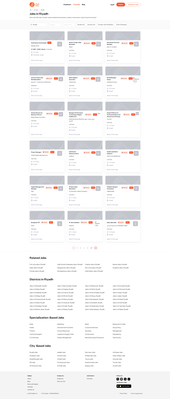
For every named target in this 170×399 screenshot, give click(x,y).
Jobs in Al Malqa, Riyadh (37, 296)
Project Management (64, 338)
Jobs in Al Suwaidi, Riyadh (121, 286)
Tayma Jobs (89, 359)
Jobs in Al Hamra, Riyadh (65, 293)
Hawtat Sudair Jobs (91, 362)
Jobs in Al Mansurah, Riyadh (94, 286)
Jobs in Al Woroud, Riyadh (121, 289)
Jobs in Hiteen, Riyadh (120, 293)
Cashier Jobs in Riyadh (92, 264)
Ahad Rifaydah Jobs (36, 359)
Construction (89, 334)
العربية (112, 4)
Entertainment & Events (65, 327)
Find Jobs (76, 4)
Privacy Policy (123, 393)
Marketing (60, 324)
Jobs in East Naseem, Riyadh (94, 299)
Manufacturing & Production (94, 338)
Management (117, 331)
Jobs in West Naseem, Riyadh (95, 309)
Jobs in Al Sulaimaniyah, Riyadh (40, 299)
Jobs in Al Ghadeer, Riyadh (38, 306)
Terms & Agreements (137, 393)
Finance (32, 331)
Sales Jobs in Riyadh (36, 268)
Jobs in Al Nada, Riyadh (37, 289)
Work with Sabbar (32, 384)
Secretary (88, 331)
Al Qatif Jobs (61, 359)
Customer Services (91, 327)
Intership (30, 387)
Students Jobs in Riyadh (121, 268)
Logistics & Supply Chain (65, 334)
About (29, 379)
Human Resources (63, 331)
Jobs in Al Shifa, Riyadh (92, 289)
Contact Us (30, 390)
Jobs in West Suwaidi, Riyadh (67, 286)
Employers (67, 4)
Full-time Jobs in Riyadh (37, 264)
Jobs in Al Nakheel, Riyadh (38, 293)
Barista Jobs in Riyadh (120, 264)
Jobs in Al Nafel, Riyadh (37, 303)
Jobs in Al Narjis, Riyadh (65, 309)
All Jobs (36, 10)
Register (120, 5)
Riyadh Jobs (34, 352)
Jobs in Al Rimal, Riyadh (65, 296)
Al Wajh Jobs (61, 366)
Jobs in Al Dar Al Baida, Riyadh (95, 293)
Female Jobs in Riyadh (37, 271)
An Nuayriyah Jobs (63, 362)
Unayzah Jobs (117, 359)
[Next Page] (95, 248)
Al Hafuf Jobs (61, 356)
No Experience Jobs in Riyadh (67, 271)
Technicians (117, 338)
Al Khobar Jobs (118, 352)
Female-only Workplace (105, 25)
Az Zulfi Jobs (117, 366)
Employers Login (133, 5)
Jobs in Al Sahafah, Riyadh (93, 303)
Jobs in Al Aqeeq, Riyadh (65, 289)
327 (91, 248)
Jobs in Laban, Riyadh (120, 296)
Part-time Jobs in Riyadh (93, 268)
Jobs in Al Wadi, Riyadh (120, 299)
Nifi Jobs (32, 362)
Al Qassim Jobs (35, 356)
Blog (83, 4)
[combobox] (57, 24)
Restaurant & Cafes (119, 324)
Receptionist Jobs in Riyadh (66, 268)
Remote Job (91, 25)
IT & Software (34, 338)
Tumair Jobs (117, 362)
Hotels (32, 327)
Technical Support (36, 334)
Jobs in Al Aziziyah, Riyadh (66, 303)
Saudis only (80, 25)
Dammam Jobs (90, 352)
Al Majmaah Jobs (90, 356)
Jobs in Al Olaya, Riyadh (93, 296)
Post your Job (61, 381)
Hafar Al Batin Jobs (119, 356)
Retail (87, 324)
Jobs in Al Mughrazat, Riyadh (94, 306)
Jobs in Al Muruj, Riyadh (65, 299)
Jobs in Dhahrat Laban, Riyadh (39, 309)
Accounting (117, 327)
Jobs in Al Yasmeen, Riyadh (122, 306)
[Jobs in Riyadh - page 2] (95, 248)
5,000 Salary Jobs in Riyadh (94, 271)
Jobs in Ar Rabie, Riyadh (120, 309)
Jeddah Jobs (61, 352)
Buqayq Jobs (89, 366)
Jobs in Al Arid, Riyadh (120, 303)
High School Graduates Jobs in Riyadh (70, 264)
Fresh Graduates (121, 25)
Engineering (117, 334)
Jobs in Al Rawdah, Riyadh (38, 286)
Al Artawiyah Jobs (35, 366)
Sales (31, 324)
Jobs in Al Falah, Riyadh (65, 306)
